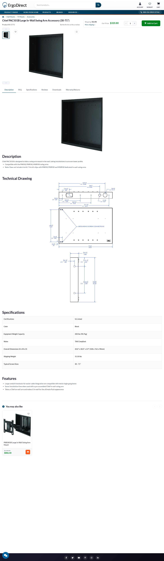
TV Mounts (21, 17)
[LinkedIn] (98, 557)
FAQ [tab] (20, 90)
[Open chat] (5, 555)
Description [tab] (9, 90)
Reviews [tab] (44, 90)
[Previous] (155, 406)
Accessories (31, 17)
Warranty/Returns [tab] (73, 90)
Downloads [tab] (56, 90)
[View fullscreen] (76, 32)
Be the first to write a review (70, 25)
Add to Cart (152, 23)
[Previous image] (6, 29)
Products (46, 12)
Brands (59, 12)
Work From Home (30, 12)
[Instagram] (91, 557)
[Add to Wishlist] (15, 32)
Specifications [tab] (31, 90)
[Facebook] (66, 557)
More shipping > (90, 25)
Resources (72, 12)
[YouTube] (79, 557)
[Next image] (6, 82)
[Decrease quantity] (126, 23)
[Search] (98, 5)
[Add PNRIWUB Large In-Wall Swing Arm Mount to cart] (28, 452)
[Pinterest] (85, 557)
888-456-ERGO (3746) (151, 12)
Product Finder (11, 12)
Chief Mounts (10, 17)
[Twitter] (72, 557)
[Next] (160, 406)
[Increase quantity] (134, 23)
